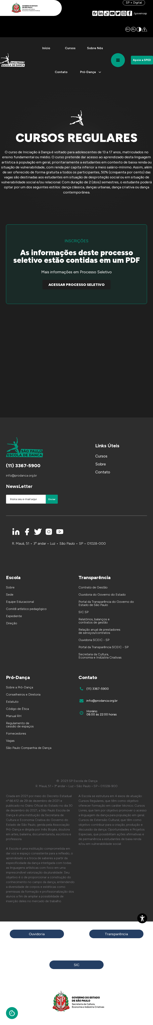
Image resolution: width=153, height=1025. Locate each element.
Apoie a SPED (142, 60)
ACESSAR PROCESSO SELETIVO (76, 284)
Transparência (116, 934)
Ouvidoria (37, 934)
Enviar (51, 499)
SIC (76, 965)
